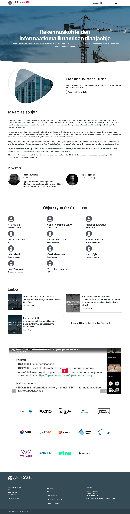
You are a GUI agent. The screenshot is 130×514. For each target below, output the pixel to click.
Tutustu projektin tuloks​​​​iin (77, 92)
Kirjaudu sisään (97, 3)
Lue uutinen (27, 305)
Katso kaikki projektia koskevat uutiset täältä (90, 323)
